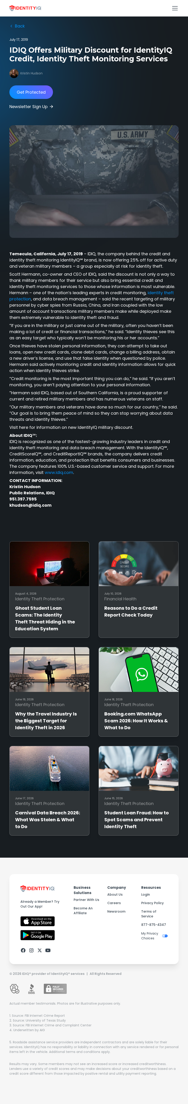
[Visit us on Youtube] (48, 950)
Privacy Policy (152, 903)
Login (145, 894)
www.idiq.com (59, 472)
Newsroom (116, 911)
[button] (174, 8)
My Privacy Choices (149, 936)
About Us (115, 894)
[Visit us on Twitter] (39, 950)
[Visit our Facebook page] (23, 950)
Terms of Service (148, 914)
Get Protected (31, 92)
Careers (114, 903)
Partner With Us (86, 899)
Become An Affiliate (83, 910)
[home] (25, 8)
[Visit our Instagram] (31, 950)
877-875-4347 (153, 924)
